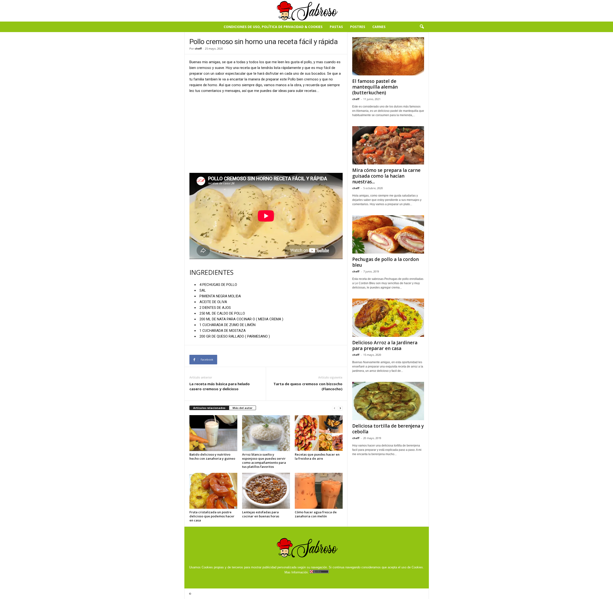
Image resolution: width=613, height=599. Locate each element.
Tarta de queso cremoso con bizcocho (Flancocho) (307, 386)
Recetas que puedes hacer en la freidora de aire (317, 456)
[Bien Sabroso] (306, 11)
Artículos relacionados (209, 408)
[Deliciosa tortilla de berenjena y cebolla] (388, 401)
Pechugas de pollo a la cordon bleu (385, 262)
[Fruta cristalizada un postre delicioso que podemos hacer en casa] (213, 491)
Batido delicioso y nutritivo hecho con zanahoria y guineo (212, 456)
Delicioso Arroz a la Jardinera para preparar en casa (384, 345)
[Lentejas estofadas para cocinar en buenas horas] (266, 491)
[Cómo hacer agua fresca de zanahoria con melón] (319, 491)
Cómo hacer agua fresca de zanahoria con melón (316, 514)
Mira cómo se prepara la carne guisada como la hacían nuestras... (386, 176)
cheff (198, 48)
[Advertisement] (266, 132)
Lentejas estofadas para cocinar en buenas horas (260, 514)
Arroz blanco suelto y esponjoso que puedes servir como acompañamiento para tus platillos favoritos (264, 460)
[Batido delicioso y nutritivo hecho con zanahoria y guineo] (213, 433)
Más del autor (242, 408)
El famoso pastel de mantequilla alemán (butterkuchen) (375, 87)
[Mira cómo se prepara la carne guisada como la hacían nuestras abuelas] (388, 145)
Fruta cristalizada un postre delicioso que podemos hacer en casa (211, 516)
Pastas (336, 26)
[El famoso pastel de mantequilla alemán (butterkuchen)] (388, 56)
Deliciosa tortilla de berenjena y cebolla (388, 429)
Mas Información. (296, 572)
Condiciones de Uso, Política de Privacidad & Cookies (273, 26)
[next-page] (340, 408)
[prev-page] (334, 408)
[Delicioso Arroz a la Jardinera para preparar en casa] (388, 318)
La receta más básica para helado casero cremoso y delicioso (219, 386)
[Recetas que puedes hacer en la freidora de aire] (319, 433)
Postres (357, 26)
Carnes (379, 26)
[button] (421, 27)
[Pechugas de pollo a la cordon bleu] (388, 234)
